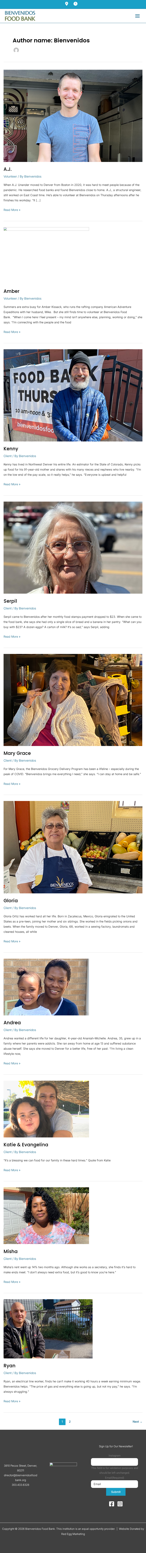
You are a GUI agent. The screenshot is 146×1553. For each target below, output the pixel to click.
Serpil (10, 601)
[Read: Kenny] (73, 395)
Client (8, 456)
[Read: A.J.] (73, 115)
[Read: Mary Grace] (73, 699)
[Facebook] (111, 1504)
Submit (116, 1492)
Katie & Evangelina (26, 1145)
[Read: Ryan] (48, 1328)
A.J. (8, 169)
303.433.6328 (20, 1484)
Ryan (9, 1366)
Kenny (11, 449)
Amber (11, 291)
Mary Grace (17, 753)
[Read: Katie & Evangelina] (46, 1109)
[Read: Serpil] (73, 547)
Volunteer (10, 176)
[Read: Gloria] (73, 847)
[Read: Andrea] (46, 986)
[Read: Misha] (46, 1215)
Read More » (12, 209)
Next (137, 1421)
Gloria (11, 900)
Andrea (12, 1022)
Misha (11, 1251)
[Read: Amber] (46, 255)
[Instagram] (120, 1504)
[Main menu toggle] (138, 16)
